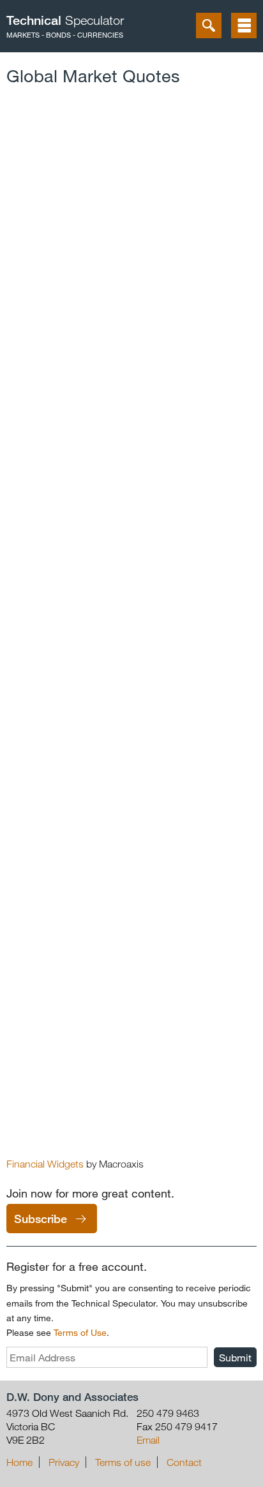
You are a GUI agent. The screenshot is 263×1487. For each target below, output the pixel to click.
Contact (184, 1462)
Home (19, 1462)
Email (148, 1440)
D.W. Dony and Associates (72, 1396)
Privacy (64, 1462)
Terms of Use (80, 1332)
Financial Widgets (45, 1163)
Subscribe (40, 1219)
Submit (235, 1357)
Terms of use (123, 1462)
